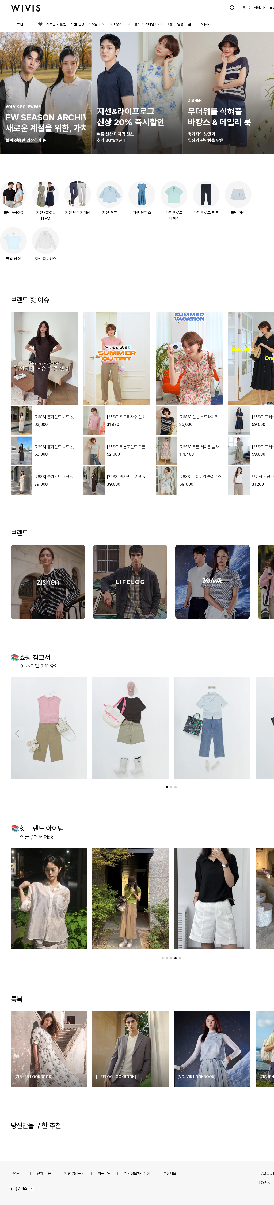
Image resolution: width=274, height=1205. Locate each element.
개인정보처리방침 (137, 1173)
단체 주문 (44, 1173)
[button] (6, 93)
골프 (191, 24)
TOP (262, 1182)
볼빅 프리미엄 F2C (148, 24)
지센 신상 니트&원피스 (87, 24)
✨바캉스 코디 (119, 24)
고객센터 (17, 1173)
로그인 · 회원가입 (254, 8)
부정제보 (169, 1173)
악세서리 (205, 24)
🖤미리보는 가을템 (52, 24)
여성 (169, 24)
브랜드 (21, 24)
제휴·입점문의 (74, 1173)
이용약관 (104, 1173)
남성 (180, 24)
